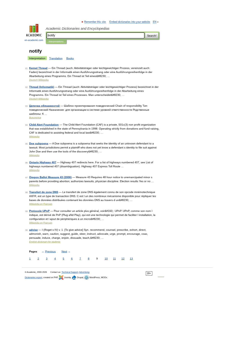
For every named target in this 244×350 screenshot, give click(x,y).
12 (122, 258)
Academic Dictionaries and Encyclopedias (77, 28)
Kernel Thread (38, 68)
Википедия (35, 117)
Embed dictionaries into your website (129, 22)
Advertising (84, 272)
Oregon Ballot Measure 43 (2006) (50, 177)
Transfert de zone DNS (43, 192)
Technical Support (70, 272)
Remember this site (95, 22)
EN (154, 22)
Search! (152, 35)
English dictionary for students (44, 241)
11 (114, 258)
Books (70, 58)
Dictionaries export (33, 277)
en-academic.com (34, 40)
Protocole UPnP (39, 210)
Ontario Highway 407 (42, 162)
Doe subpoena (38, 143)
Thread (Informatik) (41, 86)
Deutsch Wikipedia (39, 80)
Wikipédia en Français (40, 204)
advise (33, 229)
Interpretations (56, 41)
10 (106, 258)
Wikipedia (34, 136)
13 (131, 258)
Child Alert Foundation (44, 124)
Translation (56, 58)
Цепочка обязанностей (44, 105)
